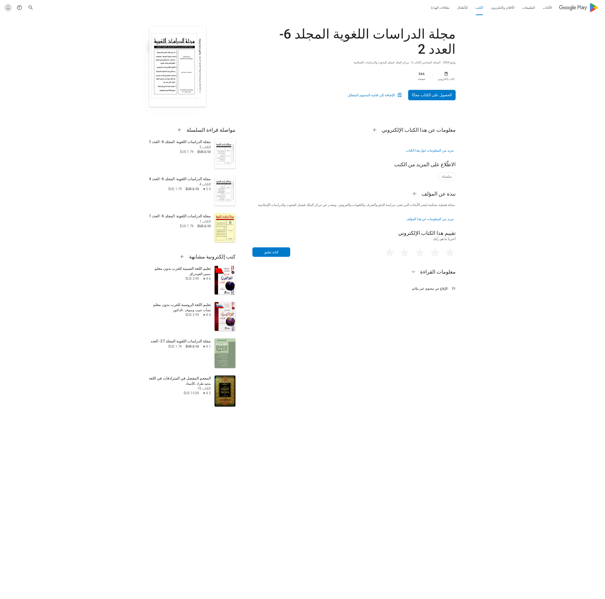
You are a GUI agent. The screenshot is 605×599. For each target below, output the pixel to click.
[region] (361, 76)
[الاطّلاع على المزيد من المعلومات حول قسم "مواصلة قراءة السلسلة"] (179, 130)
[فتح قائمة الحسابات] (8, 7)
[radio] (450, 252)
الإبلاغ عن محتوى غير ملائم (434, 288)
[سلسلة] (447, 176)
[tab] (547, 7)
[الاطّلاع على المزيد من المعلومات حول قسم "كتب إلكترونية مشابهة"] (182, 256)
